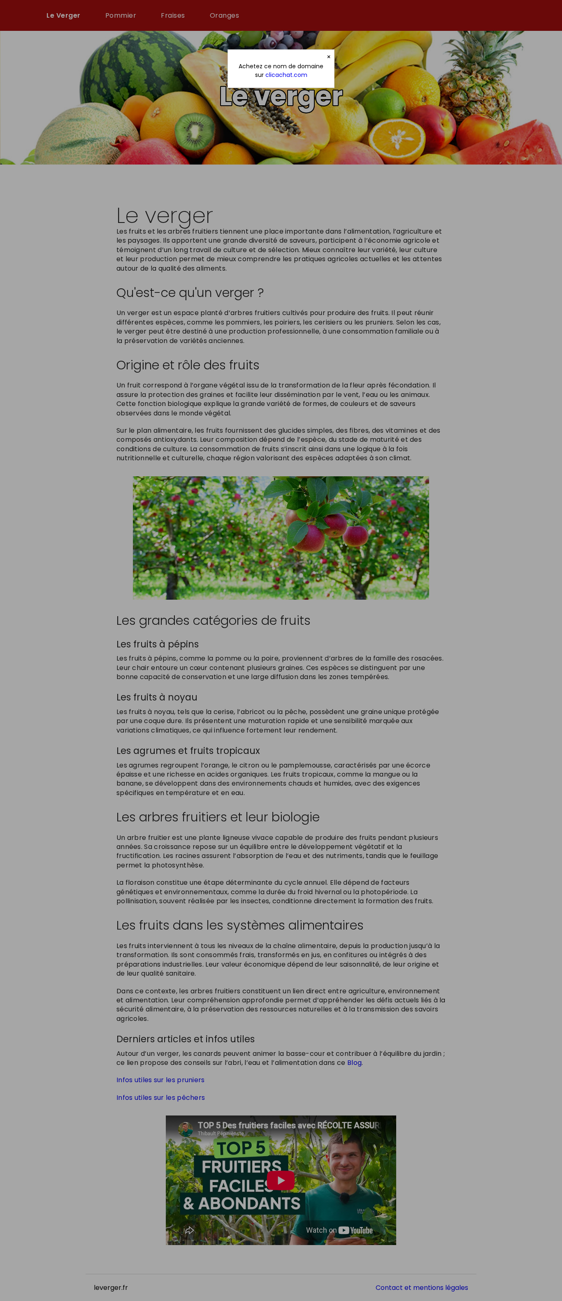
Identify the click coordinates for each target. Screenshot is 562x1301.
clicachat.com (286, 75)
